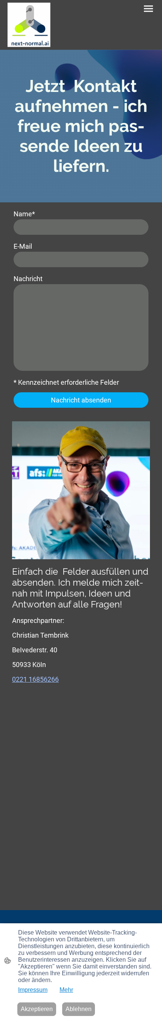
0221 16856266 (35, 679)
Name (24, 214)
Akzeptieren (37, 1009)
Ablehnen (79, 1009)
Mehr (66, 990)
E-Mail (23, 246)
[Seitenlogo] (29, 25)
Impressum (32, 990)
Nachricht (28, 279)
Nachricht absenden (81, 400)
